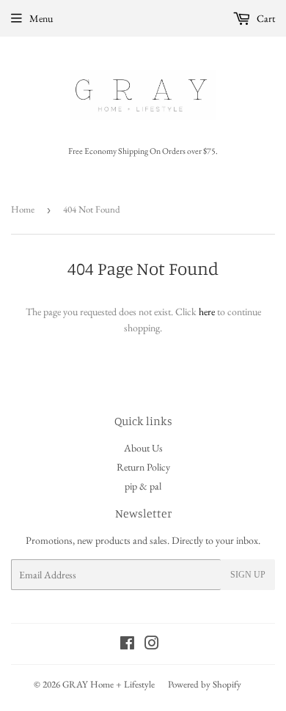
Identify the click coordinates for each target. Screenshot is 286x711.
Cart (264, 18)
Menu (41, 18)
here (207, 311)
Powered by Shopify (204, 684)
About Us (143, 447)
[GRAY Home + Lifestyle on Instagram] (151, 645)
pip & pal (143, 486)
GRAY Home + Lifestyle (108, 684)
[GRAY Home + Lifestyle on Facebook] (127, 645)
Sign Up (247, 575)
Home (22, 209)
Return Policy (143, 467)
